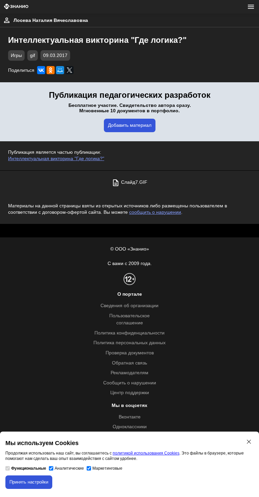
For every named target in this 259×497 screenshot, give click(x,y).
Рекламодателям (129, 372)
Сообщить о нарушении (129, 382)
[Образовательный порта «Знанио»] (16, 7)
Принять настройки (28, 482)
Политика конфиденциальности (129, 332)
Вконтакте (130, 416)
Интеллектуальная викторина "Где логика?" (56, 158)
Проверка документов (130, 352)
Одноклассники (130, 426)
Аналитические (69, 468)
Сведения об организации (129, 305)
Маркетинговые (107, 468)
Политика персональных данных (129, 342)
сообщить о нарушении (155, 212)
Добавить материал (129, 125)
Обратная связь (129, 363)
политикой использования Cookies (146, 453)
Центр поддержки (129, 392)
